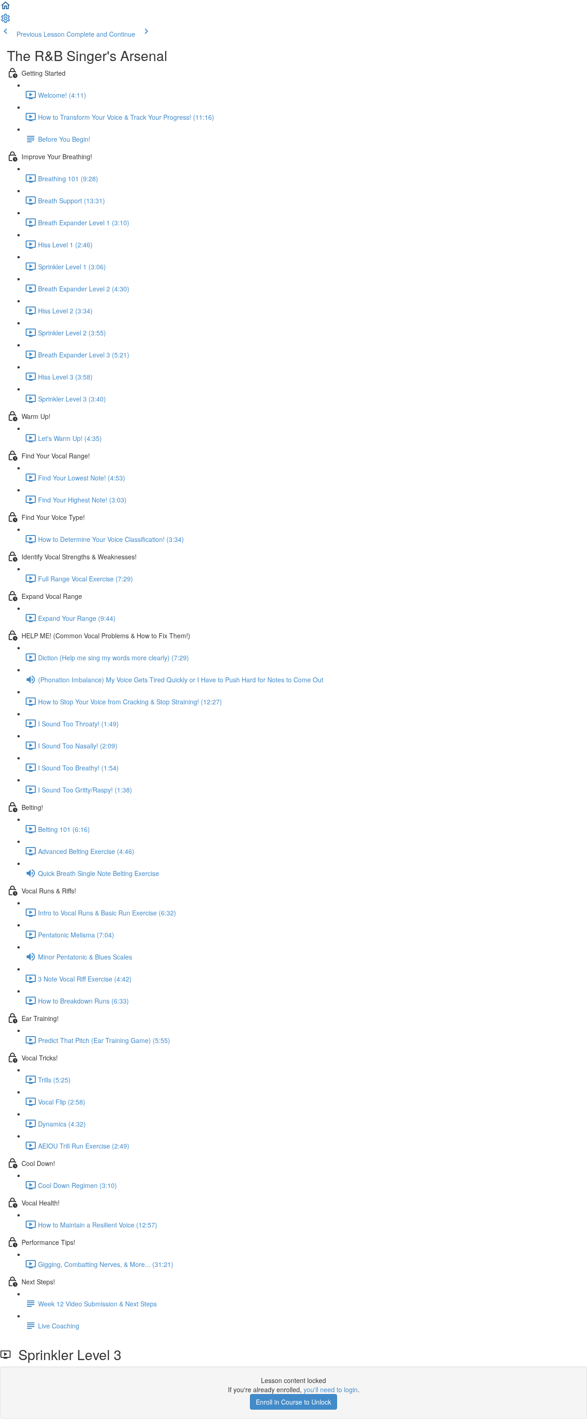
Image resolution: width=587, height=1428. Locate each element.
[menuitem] (5, 21)
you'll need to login (331, 1389)
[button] (5, 8)
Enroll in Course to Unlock (293, 1401)
